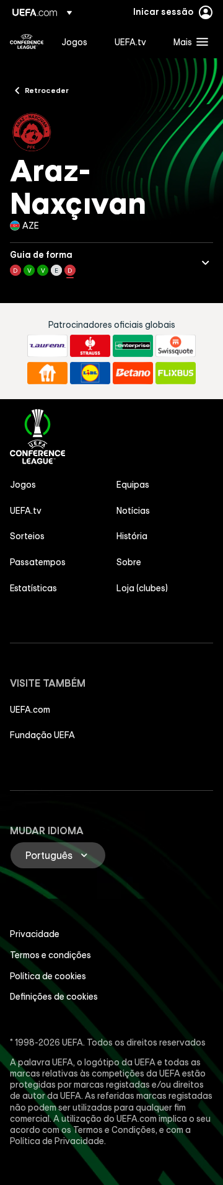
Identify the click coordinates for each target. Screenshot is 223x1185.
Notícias (133, 511)
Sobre (128, 562)
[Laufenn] (47, 346)
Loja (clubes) (142, 588)
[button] (188, 41)
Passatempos (38, 562)
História (131, 536)
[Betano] (133, 373)
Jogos (23, 485)
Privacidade (34, 934)
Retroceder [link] (47, 90)
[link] (74, 41)
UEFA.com (30, 710)
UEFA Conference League (26, 41)
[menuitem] (77, 41)
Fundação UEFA (42, 735)
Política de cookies (48, 976)
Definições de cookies (54, 997)
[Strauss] (90, 346)
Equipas (132, 485)
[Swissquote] (175, 346)
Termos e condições (50, 955)
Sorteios (27, 536)
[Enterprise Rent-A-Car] (133, 346)
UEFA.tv (26, 511)
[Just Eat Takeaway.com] (47, 373)
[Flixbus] (175, 373)
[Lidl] (90, 373)
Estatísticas (33, 588)
